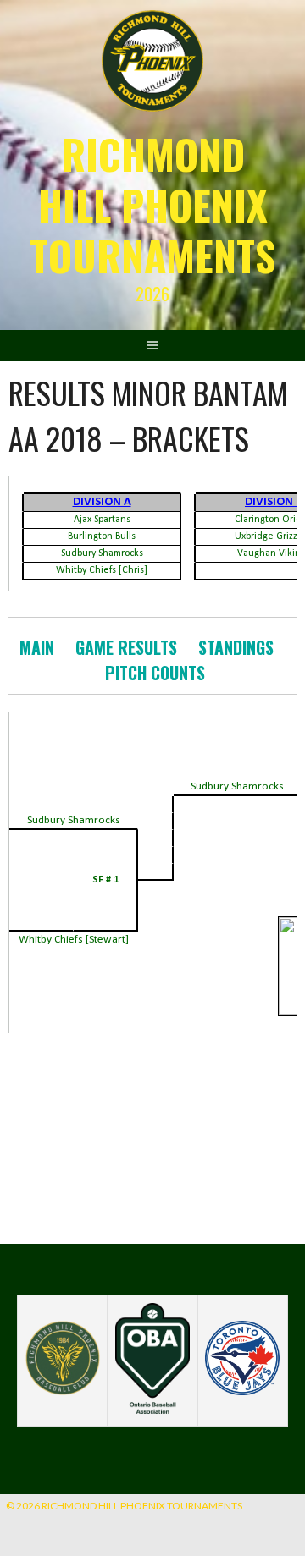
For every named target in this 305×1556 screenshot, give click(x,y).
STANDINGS (236, 647)
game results (126, 647)
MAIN (36, 647)
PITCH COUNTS (155, 672)
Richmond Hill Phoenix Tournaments (152, 204)
